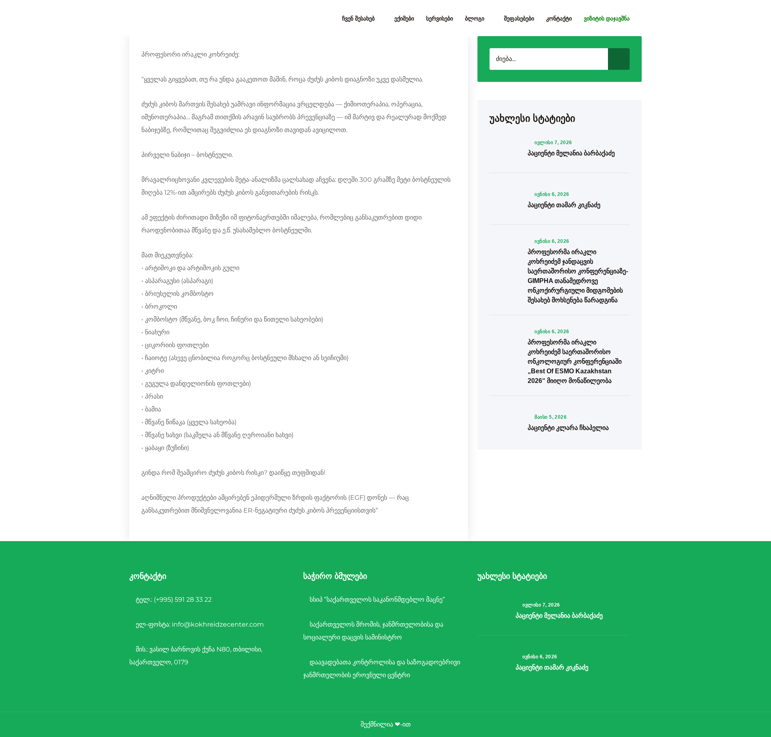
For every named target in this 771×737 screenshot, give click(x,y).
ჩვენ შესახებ (358, 18)
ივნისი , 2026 (551, 194)
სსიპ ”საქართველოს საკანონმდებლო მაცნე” (376, 599)
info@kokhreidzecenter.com (218, 624)
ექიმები (404, 18)
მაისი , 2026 (550, 417)
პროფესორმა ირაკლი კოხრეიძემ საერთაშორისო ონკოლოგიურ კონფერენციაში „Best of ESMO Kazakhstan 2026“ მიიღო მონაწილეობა (575, 361)
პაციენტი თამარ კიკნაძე (564, 205)
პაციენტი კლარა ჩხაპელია (568, 427)
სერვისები (439, 18)
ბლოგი (474, 18)
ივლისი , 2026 (553, 142)
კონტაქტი (559, 18)
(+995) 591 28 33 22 (183, 599)
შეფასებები (519, 18)
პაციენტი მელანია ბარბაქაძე (571, 153)
